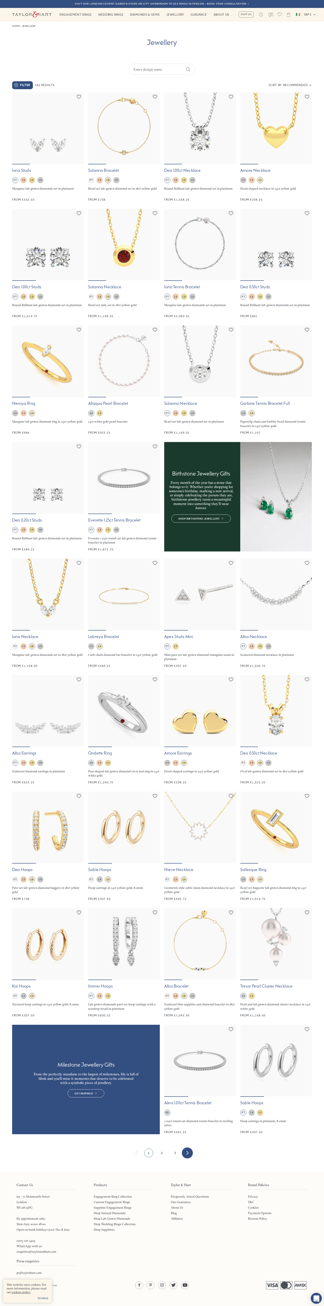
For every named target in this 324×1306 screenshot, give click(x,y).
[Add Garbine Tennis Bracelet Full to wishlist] (307, 329)
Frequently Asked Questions (190, 1197)
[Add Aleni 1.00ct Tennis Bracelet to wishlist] (231, 1029)
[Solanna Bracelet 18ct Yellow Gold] (124, 147)
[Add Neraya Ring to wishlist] (78, 329)
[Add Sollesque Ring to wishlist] (307, 796)
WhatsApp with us (29, 1246)
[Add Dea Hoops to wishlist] (78, 796)
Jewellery (175, 14)
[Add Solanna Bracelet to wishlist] (155, 96)
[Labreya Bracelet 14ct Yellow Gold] (124, 613)
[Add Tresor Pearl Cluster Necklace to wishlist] (307, 912)
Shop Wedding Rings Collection (115, 1224)
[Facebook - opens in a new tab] (139, 1285)
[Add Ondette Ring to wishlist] (155, 679)
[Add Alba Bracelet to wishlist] (231, 912)
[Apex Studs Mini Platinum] (200, 613)
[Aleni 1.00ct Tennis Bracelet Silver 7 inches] (200, 1079)
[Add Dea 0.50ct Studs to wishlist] (307, 213)
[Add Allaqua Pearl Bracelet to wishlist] (155, 329)
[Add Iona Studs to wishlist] (78, 96)
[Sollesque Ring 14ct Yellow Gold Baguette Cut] (276, 846)
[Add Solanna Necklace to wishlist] (155, 213)
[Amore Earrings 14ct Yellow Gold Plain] (200, 729)
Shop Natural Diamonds (110, 1213)
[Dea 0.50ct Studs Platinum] (276, 263)
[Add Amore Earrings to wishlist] (231, 679)
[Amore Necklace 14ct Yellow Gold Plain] (276, 147)
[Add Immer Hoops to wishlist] (155, 912)
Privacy (253, 1197)
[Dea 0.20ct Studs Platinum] (48, 496)
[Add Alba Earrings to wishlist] (78, 679)
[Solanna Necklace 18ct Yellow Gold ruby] (124, 263)
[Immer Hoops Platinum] (124, 962)
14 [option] (243, 179)
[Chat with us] (316, 1298)
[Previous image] (18, 128)
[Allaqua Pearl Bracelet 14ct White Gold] (124, 380)
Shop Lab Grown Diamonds (112, 1219)
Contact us (270, 15)
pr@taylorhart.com (29, 1273)
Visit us (246, 14)
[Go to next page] (187, 1152)
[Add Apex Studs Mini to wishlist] (231, 563)
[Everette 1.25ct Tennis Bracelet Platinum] (124, 496)
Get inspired (83, 1093)
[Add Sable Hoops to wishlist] (155, 796)
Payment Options (260, 1213)
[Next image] (77, 128)
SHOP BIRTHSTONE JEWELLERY (199, 518)
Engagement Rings (76, 14)
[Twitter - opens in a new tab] (173, 1285)
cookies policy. (21, 1292)
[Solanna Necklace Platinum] (200, 380)
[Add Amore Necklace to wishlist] (307, 96)
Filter (25, 85)
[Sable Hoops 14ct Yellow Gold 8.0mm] (124, 846)
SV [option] (167, 1112)
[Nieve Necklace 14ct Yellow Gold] (200, 846)
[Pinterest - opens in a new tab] (150, 1285)
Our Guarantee (181, 1202)
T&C (251, 1202)
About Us (221, 14)
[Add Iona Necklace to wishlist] (78, 563)
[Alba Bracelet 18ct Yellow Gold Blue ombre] (200, 962)
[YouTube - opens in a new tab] (185, 1285)
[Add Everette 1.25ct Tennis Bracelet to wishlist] (155, 446)
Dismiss (43, 1298)
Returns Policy (257, 1219)
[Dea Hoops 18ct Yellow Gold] (48, 846)
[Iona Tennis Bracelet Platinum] (200, 263)
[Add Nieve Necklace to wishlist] (231, 796)
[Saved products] (279, 14)
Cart (288, 14)
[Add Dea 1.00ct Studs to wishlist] (78, 213)
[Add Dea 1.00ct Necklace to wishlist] (231, 96)
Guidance (199, 14)
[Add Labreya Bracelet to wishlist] (155, 563)
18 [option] (23, 179)
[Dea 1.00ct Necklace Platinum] (200, 147)
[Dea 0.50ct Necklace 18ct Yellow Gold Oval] (276, 729)
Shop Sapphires (104, 1230)
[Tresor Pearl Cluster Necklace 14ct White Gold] (276, 962)
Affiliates (177, 1219)
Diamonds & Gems (145, 14)
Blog (174, 1213)
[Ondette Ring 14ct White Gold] (124, 729)
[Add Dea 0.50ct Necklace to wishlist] (307, 679)
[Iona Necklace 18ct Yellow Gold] (48, 613)
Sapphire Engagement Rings (113, 1208)
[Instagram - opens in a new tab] (162, 1285)
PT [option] (15, 179)
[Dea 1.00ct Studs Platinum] (48, 263)
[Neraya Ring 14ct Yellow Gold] (48, 380)
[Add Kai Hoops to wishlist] (78, 912)
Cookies (253, 1208)
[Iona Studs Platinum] (48, 147)
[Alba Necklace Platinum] (276, 613)
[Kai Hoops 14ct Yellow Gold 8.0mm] (48, 962)
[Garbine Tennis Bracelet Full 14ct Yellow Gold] (276, 380)
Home (16, 26)
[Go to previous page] (136, 1152)
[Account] (260, 14)
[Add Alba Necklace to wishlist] (307, 563)
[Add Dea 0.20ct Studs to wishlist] (78, 446)
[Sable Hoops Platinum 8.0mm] (276, 1079)
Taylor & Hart (32, 14)
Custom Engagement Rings (112, 1202)
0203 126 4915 (26, 1241)
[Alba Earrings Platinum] (48, 729)
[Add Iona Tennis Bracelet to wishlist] (231, 213)
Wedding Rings (110, 14)
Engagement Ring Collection (113, 1197)
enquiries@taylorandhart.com (36, 1252)
